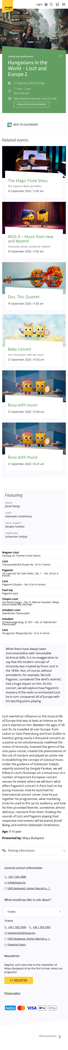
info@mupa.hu (17, 882)
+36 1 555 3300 (17, 927)
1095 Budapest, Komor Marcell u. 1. (28, 888)
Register (20, 980)
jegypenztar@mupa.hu (21, 933)
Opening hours (17, 944)
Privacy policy (12, 993)
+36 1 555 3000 (17, 876)
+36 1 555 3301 (42, 927)
